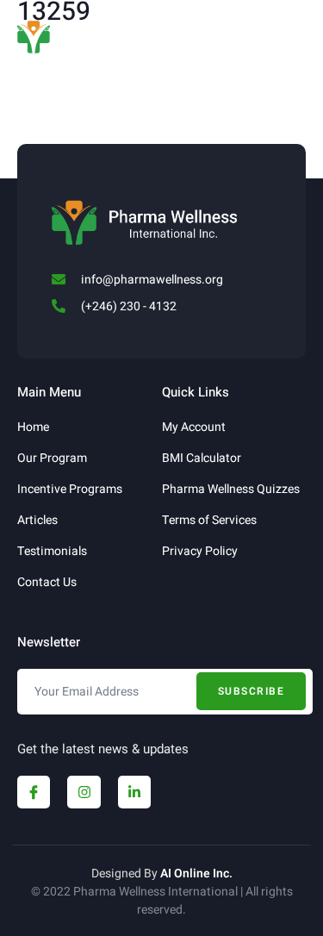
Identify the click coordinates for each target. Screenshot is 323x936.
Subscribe (251, 691)
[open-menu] (296, 30)
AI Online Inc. (196, 873)
